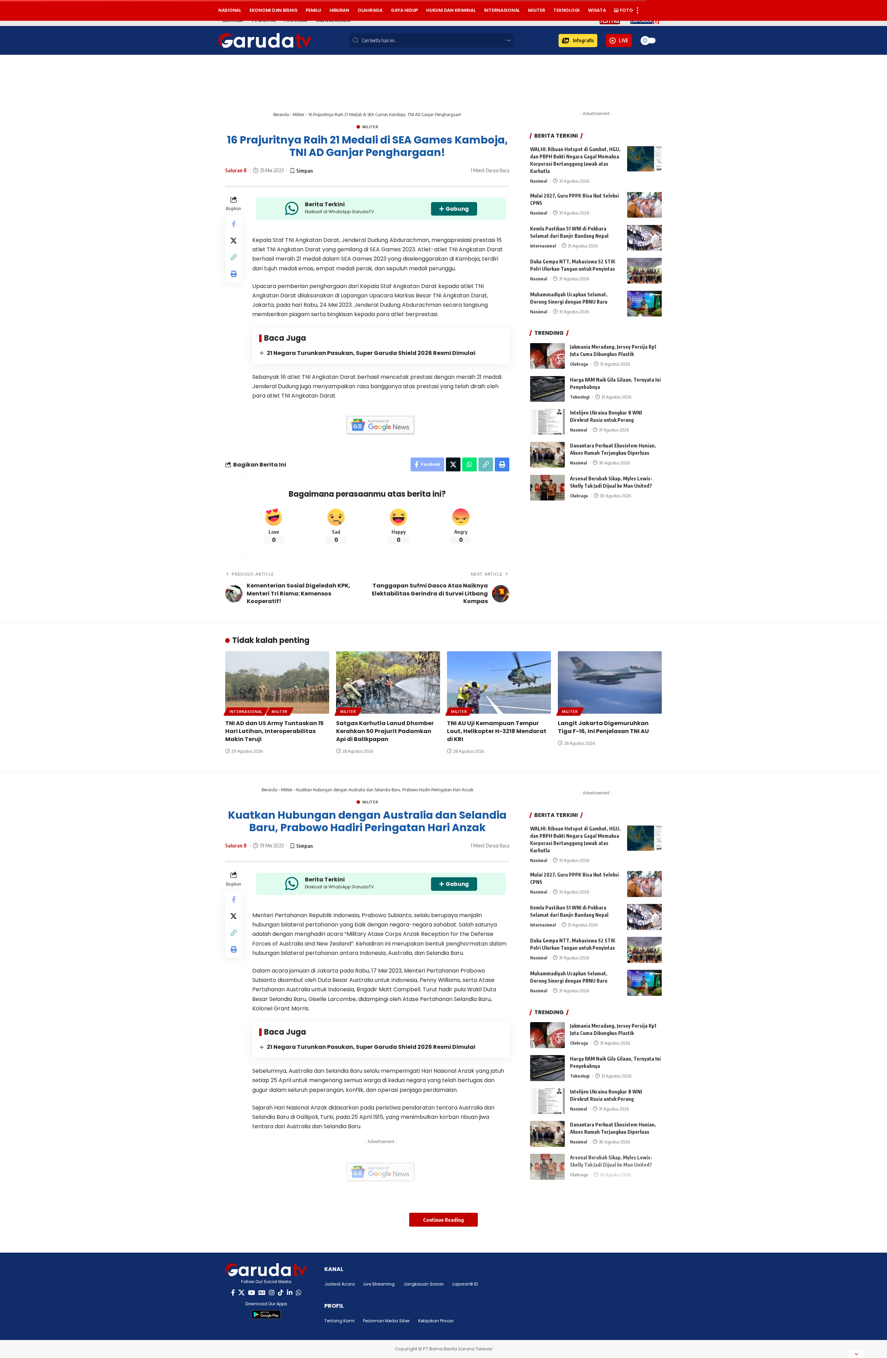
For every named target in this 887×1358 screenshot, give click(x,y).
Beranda (281, 114)
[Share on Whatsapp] (469, 464)
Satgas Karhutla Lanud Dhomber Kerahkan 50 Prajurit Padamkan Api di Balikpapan (385, 731)
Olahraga (579, 363)
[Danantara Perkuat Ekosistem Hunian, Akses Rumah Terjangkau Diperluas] (547, 455)
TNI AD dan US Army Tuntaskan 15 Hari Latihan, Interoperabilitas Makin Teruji (274, 731)
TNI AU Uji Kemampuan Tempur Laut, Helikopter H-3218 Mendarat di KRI (496, 731)
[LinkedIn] (289, 1292)
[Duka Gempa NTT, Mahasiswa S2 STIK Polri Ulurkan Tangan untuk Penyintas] (644, 271)
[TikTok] (280, 1292)
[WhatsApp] (298, 1292)
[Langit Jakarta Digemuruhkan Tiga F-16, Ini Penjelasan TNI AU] (610, 682)
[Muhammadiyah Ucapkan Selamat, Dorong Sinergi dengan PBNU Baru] (644, 303)
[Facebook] (233, 1292)
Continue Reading (443, 1220)
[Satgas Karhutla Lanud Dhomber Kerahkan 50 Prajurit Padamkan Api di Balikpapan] (388, 682)
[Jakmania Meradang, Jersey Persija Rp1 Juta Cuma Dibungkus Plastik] (547, 356)
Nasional (538, 181)
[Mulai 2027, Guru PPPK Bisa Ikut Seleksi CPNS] (644, 205)
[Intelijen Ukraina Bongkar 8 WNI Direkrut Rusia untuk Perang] (547, 422)
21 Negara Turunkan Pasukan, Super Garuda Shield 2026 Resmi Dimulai (371, 353)
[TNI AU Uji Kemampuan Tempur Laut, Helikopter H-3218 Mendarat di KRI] (499, 682)
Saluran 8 (236, 170)
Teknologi (579, 396)
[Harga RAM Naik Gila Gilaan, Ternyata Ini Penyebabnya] (547, 389)
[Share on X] (233, 241)
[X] (241, 1292)
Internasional (543, 245)
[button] (578, 40)
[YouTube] (251, 1292)
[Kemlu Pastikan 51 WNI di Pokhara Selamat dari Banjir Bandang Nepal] (644, 238)
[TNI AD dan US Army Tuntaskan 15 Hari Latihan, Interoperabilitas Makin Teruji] (277, 682)
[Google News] (262, 1292)
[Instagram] (271, 1292)
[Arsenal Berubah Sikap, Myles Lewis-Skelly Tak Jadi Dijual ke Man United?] (547, 487)
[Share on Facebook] (233, 224)
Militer (298, 114)
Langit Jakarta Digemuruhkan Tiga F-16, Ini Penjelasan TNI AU (603, 727)
